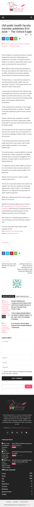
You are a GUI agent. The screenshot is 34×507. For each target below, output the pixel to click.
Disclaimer (15, 502)
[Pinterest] (11, 38)
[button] (3, 17)
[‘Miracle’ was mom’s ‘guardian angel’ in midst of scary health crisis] (6, 464)
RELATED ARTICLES (8, 296)
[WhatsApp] (15, 38)
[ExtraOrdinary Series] (17, 7)
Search (28, 386)
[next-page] (6, 332)
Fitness (14, 447)
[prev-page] (3, 332)
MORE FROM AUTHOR (22, 296)
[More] (19, 38)
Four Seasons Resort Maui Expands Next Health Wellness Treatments (21, 325)
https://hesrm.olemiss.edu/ (13, 231)
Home (3, 21)
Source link (5, 242)
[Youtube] (26, 432)
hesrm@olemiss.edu (11, 233)
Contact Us (9, 502)
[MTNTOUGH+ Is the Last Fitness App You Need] (6, 455)
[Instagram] (12, 432)
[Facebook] (3, 38)
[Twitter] (7, 38)
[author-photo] (17, 288)
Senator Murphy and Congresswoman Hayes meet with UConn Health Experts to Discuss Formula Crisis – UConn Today (21, 305)
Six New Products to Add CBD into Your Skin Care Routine (9, 265)
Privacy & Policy (24, 502)
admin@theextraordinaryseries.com (20, 428)
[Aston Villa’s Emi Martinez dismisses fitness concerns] (6, 447)
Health (8, 21)
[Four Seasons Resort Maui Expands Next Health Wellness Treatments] (6, 329)
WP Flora (28, 505)
